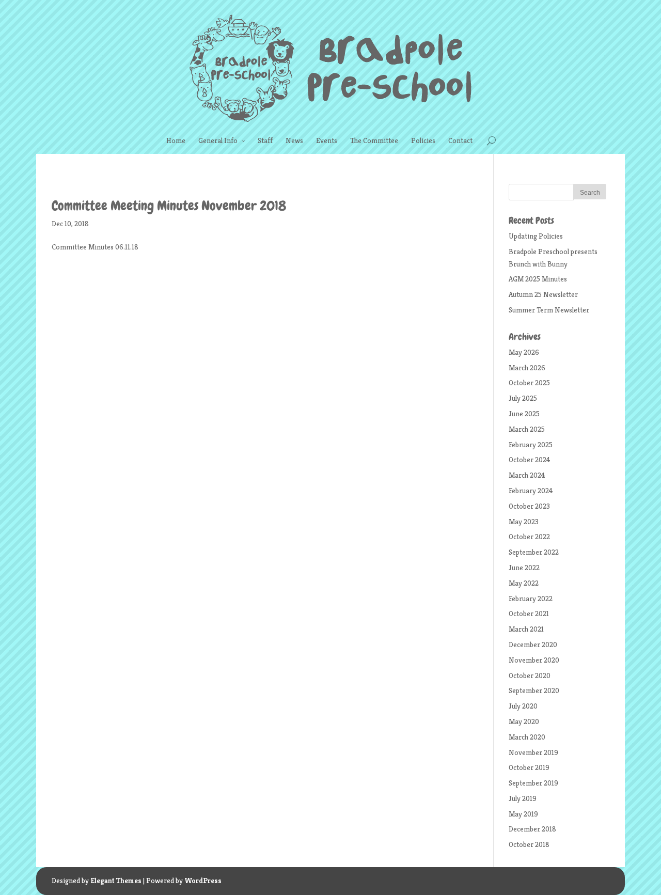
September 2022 (534, 552)
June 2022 (524, 567)
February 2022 (531, 598)
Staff (265, 140)
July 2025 (523, 398)
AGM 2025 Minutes (538, 279)
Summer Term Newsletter (549, 310)
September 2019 (533, 783)
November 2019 (533, 752)
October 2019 (529, 767)
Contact (460, 140)
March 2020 (527, 737)
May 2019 (523, 814)
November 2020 (534, 660)
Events (326, 140)
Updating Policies (536, 236)
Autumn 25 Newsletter (543, 294)
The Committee (374, 140)
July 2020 (523, 706)
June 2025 (524, 413)
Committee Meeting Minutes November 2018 (169, 205)
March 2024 (527, 475)
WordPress (203, 880)
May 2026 (524, 352)
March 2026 (527, 367)
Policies (423, 140)
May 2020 (524, 721)
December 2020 (533, 644)
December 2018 (532, 829)
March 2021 (526, 629)
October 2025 (529, 382)
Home (175, 140)
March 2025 (527, 429)
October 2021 (529, 613)
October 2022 (529, 536)
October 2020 (529, 675)
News (294, 140)
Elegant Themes (115, 880)
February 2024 (531, 490)
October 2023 (529, 506)
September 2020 (534, 690)
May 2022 (524, 583)
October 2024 (529, 459)
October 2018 (529, 844)
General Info (218, 140)
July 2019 (523, 798)
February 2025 (531, 444)
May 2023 (524, 521)
